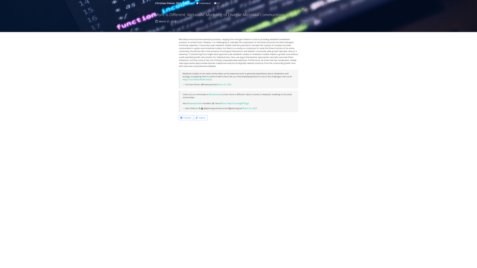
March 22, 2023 (224, 84)
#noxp (209, 79)
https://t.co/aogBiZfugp (238, 103)
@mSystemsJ (215, 94)
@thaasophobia (193, 103)
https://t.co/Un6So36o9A (193, 79)
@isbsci (222, 103)
